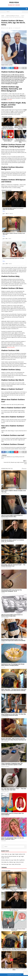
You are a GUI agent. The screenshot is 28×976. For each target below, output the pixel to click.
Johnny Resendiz (11, 347)
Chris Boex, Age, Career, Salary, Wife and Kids (11, 864)
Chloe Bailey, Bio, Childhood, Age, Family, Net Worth (12, 862)
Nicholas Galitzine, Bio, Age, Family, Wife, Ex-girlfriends (12, 860)
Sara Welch (9, 99)
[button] (26, 9)
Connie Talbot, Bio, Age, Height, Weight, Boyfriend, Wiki (13, 854)
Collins (11, 28)
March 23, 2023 (5, 28)
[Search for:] (14, 11)
